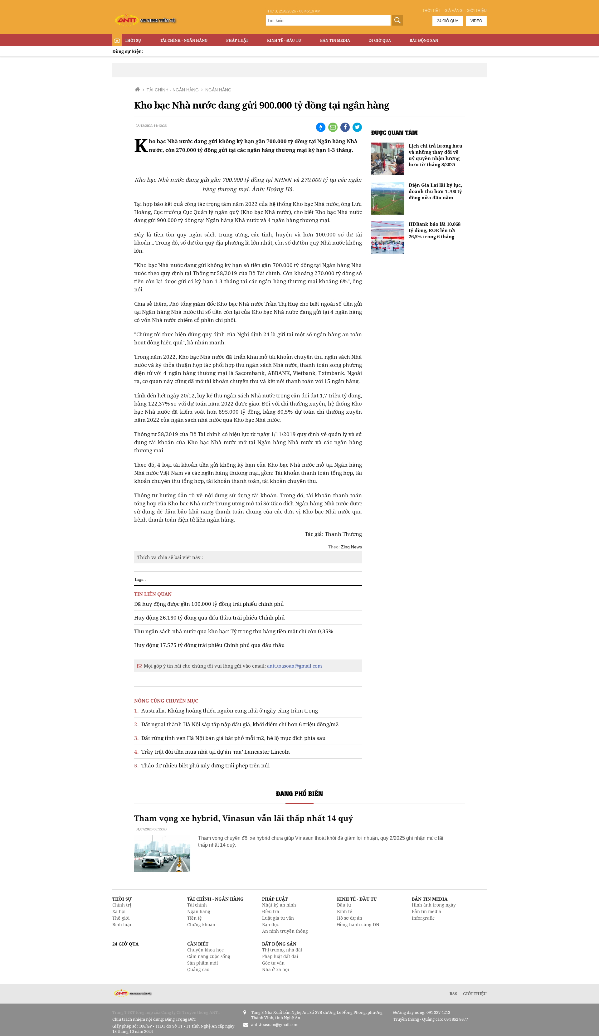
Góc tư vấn (273, 963)
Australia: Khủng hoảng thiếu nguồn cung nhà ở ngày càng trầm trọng (226, 710)
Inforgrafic (423, 918)
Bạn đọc (270, 924)
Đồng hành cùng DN (358, 924)
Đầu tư (344, 905)
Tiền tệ (194, 918)
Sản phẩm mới (202, 963)
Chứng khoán (201, 924)
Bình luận (122, 924)
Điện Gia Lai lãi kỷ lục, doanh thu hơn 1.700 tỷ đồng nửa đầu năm (435, 191)
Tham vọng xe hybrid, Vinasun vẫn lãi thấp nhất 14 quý (243, 818)
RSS (453, 993)
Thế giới (120, 918)
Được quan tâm (394, 132)
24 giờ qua (447, 21)
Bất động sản (424, 40)
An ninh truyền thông (285, 931)
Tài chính (197, 905)
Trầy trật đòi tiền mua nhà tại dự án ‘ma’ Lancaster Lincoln (212, 751)
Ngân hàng (198, 911)
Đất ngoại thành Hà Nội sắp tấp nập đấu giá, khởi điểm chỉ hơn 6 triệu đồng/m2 (236, 724)
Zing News (351, 546)
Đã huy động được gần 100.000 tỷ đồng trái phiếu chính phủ (209, 603)
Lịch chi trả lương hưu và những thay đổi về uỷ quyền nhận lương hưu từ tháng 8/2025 (435, 155)
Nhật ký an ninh (279, 905)
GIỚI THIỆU (475, 993)
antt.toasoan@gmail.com (294, 666)
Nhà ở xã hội (275, 969)
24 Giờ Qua (380, 40)
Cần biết (197, 944)
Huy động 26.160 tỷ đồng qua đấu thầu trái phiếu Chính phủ (209, 617)
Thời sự (133, 40)
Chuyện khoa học (205, 950)
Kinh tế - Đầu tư (284, 40)
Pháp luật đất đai (280, 956)
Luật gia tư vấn (278, 918)
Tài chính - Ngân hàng (183, 40)
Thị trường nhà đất (282, 950)
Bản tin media (426, 911)
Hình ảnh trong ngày (434, 905)
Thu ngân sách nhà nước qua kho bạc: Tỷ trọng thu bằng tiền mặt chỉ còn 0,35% (233, 631)
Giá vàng (453, 10)
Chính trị (121, 905)
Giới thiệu (477, 10)
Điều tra (270, 911)
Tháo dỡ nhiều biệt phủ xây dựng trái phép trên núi (202, 765)
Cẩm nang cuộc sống (208, 956)
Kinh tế (344, 911)
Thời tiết (431, 10)
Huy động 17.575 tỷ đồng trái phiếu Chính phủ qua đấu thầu (209, 645)
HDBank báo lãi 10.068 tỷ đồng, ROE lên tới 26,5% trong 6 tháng (434, 230)
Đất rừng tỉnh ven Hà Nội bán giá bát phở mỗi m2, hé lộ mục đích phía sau (230, 738)
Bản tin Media (335, 40)
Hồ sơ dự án (349, 918)
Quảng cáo (198, 969)
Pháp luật (237, 40)
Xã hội (118, 911)
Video (476, 21)
